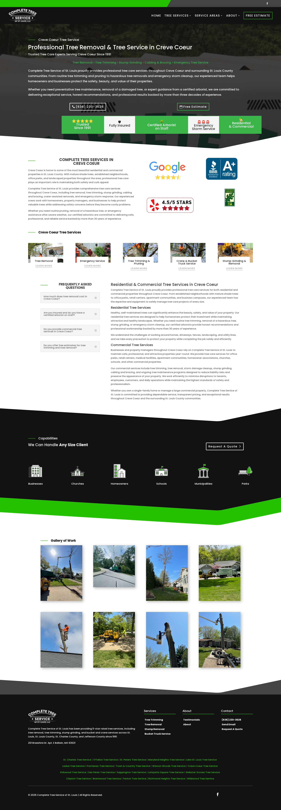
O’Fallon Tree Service (105, 759)
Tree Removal (153, 724)
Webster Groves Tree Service (203, 772)
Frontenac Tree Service (100, 766)
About (231, 15)
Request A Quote (222, 446)
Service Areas (207, 15)
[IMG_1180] (114, 666)
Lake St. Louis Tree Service (201, 759)
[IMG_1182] (219, 600)
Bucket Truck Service (158, 733)
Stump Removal (155, 729)
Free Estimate (258, 15)
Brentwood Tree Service (107, 778)
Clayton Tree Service (78, 778)
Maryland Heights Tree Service (166, 759)
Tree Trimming (154, 719)
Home (156, 15)
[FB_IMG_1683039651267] (114, 586)
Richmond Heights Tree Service (166, 778)
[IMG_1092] (219, 666)
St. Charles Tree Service (77, 759)
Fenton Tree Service (134, 778)
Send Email (228, 724)
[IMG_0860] (167, 600)
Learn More (44, 265)
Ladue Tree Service (73, 766)
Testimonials (191, 719)
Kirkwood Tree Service (73, 772)
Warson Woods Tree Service (169, 766)
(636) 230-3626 (90, 107)
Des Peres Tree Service (101, 772)
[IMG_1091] (61, 600)
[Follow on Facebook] (267, 3)
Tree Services (176, 15)
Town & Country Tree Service (133, 766)
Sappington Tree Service (131, 772)
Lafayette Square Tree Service (166, 772)
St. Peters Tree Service (133, 759)
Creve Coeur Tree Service (203, 766)
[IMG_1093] (167, 666)
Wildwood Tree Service (200, 778)
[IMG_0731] (61, 666)
